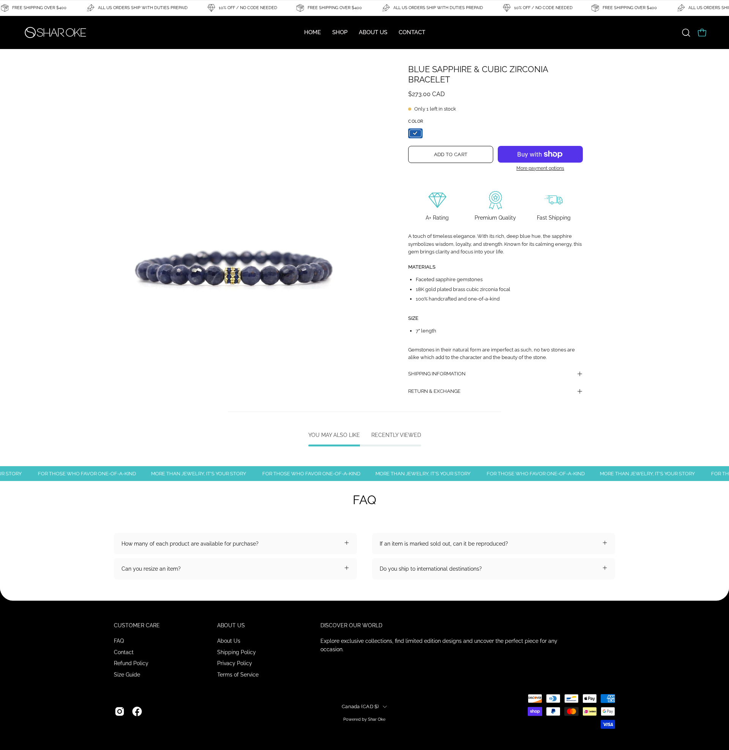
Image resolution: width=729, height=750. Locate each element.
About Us (228, 640)
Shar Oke (376, 719)
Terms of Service (238, 674)
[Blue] (415, 133)
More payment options (540, 168)
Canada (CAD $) (360, 706)
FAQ (119, 640)
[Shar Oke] (55, 32)
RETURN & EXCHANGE (434, 391)
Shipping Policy (236, 652)
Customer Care (137, 625)
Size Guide (127, 674)
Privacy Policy (234, 663)
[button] (686, 33)
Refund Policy (131, 663)
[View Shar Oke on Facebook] (137, 711)
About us (231, 625)
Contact (124, 652)
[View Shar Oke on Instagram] (119, 711)
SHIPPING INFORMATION (436, 374)
